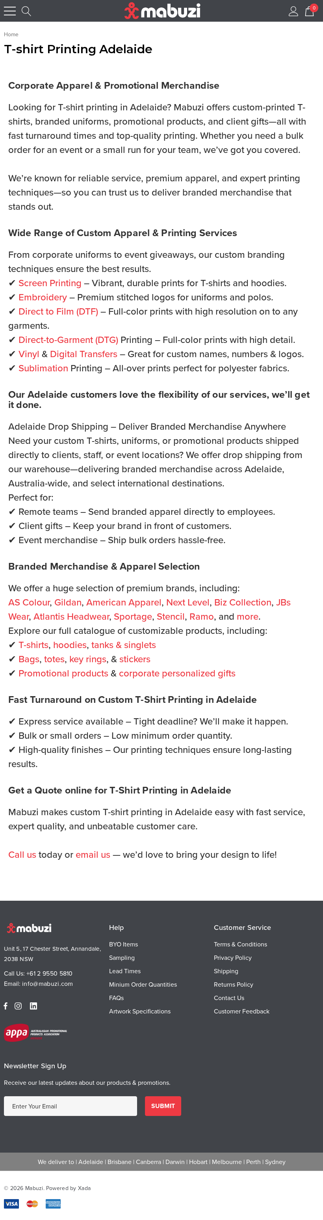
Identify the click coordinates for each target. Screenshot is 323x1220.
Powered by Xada (68, 1188)
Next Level (188, 602)
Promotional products (63, 673)
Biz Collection (242, 602)
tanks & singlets (123, 644)
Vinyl (29, 353)
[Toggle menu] (10, 11)
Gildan (68, 602)
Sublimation (43, 367)
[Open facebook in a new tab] (5, 1005)
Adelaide (90, 1161)
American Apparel (124, 602)
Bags (29, 658)
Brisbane (120, 1161)
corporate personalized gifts (177, 673)
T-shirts (33, 644)
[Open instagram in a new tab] (19, 1005)
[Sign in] (294, 11)
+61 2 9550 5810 (49, 973)
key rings (87, 658)
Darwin (175, 1161)
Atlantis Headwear (71, 616)
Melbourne (227, 1161)
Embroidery (43, 297)
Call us (22, 854)
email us (93, 854)
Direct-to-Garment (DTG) (68, 339)
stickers (134, 658)
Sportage (133, 616)
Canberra (148, 1161)
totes (54, 658)
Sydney (275, 1161)
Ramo (201, 616)
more (247, 616)
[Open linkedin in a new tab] (35, 1005)
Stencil (171, 616)
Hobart (198, 1161)
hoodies (70, 644)
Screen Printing (50, 282)
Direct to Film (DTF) (58, 311)
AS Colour (29, 602)
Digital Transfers (83, 353)
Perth (253, 1161)
